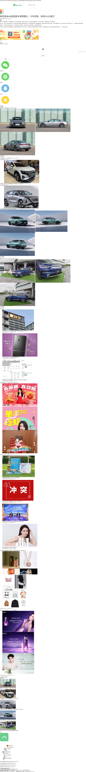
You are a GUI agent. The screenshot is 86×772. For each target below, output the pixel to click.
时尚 (12, 0)
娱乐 (6, 0)
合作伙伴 (9, 769)
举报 (1, 42)
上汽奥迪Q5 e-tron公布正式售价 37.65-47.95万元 (9, 158)
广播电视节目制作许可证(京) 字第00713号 (7, 763)
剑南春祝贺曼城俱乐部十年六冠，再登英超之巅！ (11, 477)
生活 (17, 0)
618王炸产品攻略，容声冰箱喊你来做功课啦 (10, 357)
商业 (25, 0)
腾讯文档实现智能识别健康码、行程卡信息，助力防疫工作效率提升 (14, 379)
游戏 (14, 0)
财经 (29, 0)
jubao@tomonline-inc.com (30, 771)
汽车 (36, 0)
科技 (40, 0)
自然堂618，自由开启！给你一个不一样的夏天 (8, 610)
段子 (32, 0)
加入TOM (16, 769)
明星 (10, 0)
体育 (8, 0)
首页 (1, 0)
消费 (34, 0)
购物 (38, 0)
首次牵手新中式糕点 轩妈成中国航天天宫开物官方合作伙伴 (13, 521)
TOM (3, 358)
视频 (27, 0)
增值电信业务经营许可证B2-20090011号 (7, 766)
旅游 (16, 0)
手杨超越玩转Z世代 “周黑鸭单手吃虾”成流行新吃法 (9, 382)
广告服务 (12, 769)
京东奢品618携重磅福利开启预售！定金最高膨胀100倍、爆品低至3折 (12, 550)
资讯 (3, 0)
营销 (21, 0)
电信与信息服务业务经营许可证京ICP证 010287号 (9, 761)
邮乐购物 (5, 769)
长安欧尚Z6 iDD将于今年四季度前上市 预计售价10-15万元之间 (11, 183)
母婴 (19, 0)
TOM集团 (2, 769)
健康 (31, 0)
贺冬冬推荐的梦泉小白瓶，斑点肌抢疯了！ (10, 547)
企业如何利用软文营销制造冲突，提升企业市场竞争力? (12, 501)
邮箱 (23, 0)
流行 (4, 0)
